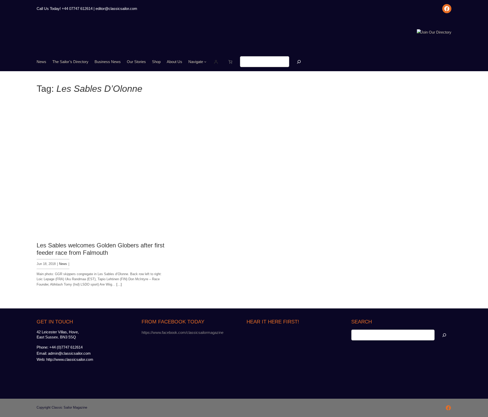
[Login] (216, 62)
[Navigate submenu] (205, 62)
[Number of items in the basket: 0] (230, 62)
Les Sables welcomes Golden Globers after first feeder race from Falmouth (100, 249)
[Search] (299, 61)
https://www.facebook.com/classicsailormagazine (182, 332)
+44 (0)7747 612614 (66, 347)
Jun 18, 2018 (46, 264)
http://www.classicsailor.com (69, 359)
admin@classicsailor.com (69, 353)
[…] (119, 284)
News (63, 264)
